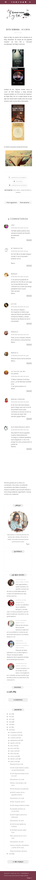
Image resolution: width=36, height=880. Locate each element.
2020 (10, 719)
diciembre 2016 (15, 732)
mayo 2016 (13, 751)
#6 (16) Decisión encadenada (19, 789)
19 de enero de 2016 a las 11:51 (19, 429)
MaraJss (14, 274)
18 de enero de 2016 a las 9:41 (19, 251)
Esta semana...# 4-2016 (17, 779)
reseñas (18, 192)
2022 (10, 714)
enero (18, 190)
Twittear (19, 181)
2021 (10, 716)
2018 (10, 724)
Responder (29, 240)
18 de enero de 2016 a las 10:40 (20, 306)
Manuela (14, 332)
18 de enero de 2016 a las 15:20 (20, 376)
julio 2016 (13, 745)
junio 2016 (13, 748)
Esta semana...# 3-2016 (17, 798)
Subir (29, 878)
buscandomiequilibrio (20, 427)
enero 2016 (13, 761)
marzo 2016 (13, 756)
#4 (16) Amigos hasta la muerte (19, 805)
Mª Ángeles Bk (17, 248)
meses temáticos (26, 190)
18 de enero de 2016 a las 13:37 (19, 355)
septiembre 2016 (15, 740)
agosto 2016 (14, 743)
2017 (10, 727)
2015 (10, 854)
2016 (14, 190)
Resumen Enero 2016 (16, 764)
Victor (13, 304)
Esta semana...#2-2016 (17, 820)
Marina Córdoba (18, 399)
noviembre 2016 (15, 735)
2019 (10, 722)
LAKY (13, 225)
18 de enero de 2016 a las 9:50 (19, 276)
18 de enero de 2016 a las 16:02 (20, 402)
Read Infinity (24, 875)
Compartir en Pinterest (19, 185)
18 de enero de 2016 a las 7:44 (19, 228)
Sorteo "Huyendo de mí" (17, 802)
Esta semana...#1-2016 (17, 842)
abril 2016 (13, 753)
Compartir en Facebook (18, 177)
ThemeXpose (24, 873)
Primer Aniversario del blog (18, 851)
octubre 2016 (14, 738)
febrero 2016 (14, 759)
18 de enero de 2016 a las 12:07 (20, 334)
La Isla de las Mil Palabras (18, 372)
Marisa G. (15, 353)
